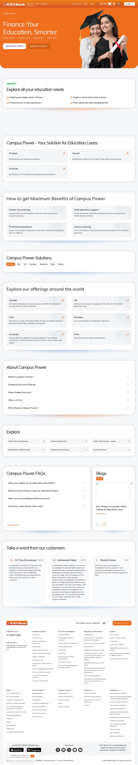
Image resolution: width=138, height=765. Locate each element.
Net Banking (36, 700)
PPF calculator (115, 733)
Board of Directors (90, 693)
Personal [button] (30, 4)
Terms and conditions (117, 644)
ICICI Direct (61, 653)
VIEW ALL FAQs (13, 525)
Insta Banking (37, 716)
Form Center (36, 646)
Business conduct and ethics (16, 703)
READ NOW (101, 514)
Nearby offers (11, 725)
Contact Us (36, 634)
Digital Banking (37, 693)
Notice (60, 703)
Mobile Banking (37, 696)
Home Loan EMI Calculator (119, 702)
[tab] (10, 264)
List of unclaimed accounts (41, 672)
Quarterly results (63, 700)
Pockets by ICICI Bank (39, 710)
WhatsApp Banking (38, 706)
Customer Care (37, 638)
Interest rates (114, 634)
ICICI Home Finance (64, 662)
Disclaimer (38, 760)
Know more (52, 38)
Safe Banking (88, 634)
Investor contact (63, 706)
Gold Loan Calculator (117, 736)
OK (32, 756)
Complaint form (37, 660)
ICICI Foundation (63, 634)
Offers (8, 722)
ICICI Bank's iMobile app (40, 703)
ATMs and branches (39, 713)
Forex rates (114, 641)
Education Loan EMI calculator (120, 717)
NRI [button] (37, 4)
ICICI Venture (62, 650)
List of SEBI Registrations (92, 675)
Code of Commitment (65, 760)
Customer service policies (15, 700)
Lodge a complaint (38, 656)
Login (128, 4)
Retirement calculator (117, 720)
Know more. (25, 757)
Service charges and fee (118, 638)
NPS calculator (115, 729)
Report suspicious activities (41, 653)
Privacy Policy (49, 760)
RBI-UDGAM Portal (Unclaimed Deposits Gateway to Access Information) (94, 670)
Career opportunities (13, 693)
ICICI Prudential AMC (65, 646)
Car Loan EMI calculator (118, 705)
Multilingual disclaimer (14, 715)
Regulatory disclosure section (94, 650)
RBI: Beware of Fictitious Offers (94, 643)
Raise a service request (40, 650)
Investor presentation (65, 696)
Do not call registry (12, 696)
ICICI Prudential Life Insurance (68, 643)
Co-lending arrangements (15, 732)
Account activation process (119, 659)
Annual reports (63, 693)
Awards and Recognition (92, 696)
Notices (86, 705)
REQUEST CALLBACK (39, 46)
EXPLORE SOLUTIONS (14, 46)
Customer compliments (40, 681)
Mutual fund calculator (117, 708)
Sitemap (9, 718)
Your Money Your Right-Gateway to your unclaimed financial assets (95, 681)
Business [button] (44, 4)
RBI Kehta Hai (88, 646)
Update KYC (10, 728)
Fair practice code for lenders (16, 712)
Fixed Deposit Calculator (118, 693)
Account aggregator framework (43, 669)
